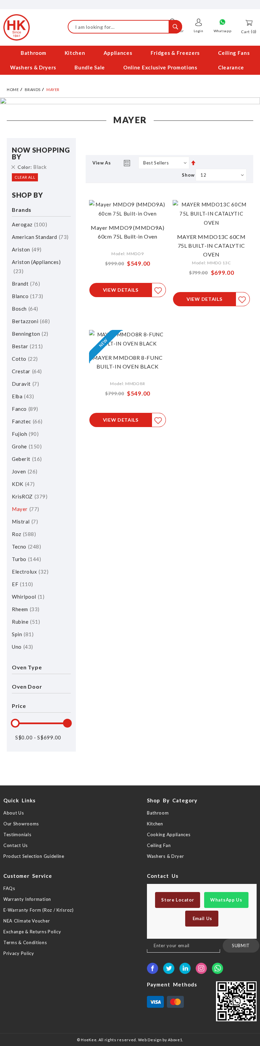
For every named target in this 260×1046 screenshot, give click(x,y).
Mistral (24, 521)
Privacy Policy (18, 953)
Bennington (29, 334)
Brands (33, 89)
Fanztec (26, 421)
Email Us (201, 918)
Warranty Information (27, 899)
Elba (22, 396)
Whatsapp (223, 31)
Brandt (25, 284)
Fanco (24, 409)
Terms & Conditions (25, 942)
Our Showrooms (21, 823)
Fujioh (24, 434)
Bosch (24, 309)
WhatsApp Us (226, 900)
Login (198, 31)
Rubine (25, 622)
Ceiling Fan (159, 845)
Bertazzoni (30, 321)
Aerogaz (28, 224)
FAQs (9, 888)
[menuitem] (32, 53)
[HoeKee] (16, 27)
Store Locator (177, 900)
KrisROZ (29, 496)
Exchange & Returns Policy (32, 931)
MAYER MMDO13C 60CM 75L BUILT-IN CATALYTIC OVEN (211, 245)
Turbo (25, 559)
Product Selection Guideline (33, 856)
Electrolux (29, 572)
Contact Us (15, 845)
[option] (130, 100)
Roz (23, 534)
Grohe (26, 446)
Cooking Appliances (169, 834)
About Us (13, 813)
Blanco (26, 296)
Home (13, 89)
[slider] (15, 723)
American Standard (39, 237)
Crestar (26, 371)
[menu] (130, 60)
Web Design (150, 1040)
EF (21, 584)
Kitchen (155, 823)
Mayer (24, 509)
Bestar (26, 346)
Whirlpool (27, 597)
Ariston (26, 249)
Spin (22, 634)
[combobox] (125, 27)
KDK (22, 484)
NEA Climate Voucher (26, 920)
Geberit (26, 459)
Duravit (24, 384)
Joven (24, 471)
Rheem (25, 609)
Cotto (24, 359)
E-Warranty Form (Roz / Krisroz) (38, 910)
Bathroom (158, 813)
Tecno (25, 546)
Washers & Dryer (165, 856)
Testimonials (17, 834)
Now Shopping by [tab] (41, 153)
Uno (21, 647)
